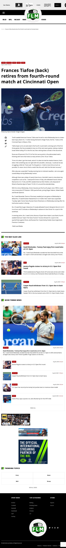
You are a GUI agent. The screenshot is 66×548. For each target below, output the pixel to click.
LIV (30, 513)
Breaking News (33, 505)
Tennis (3, 62)
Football (13, 505)
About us (39, 545)
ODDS (43, 19)
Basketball (14, 511)
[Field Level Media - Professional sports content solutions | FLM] (33, 14)
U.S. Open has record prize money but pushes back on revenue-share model (35, 387)
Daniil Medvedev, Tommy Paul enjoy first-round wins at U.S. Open (24, 351)
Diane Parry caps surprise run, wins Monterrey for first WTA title (31, 399)
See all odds (33, 487)
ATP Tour (9, 62)
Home (2, 29)
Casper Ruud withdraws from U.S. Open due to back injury (29, 376)
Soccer (52, 505)
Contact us (55, 545)
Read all (33, 408)
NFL (10, 19)
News (14, 62)
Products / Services (47, 545)
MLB (4, 19)
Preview (31, 511)
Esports (52, 502)
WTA (25, 262)
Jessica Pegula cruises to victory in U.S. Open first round (28, 364)
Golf (12, 513)
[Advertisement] (33, 47)
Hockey (13, 516)
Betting (31, 502)
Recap (18, 62)
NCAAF (17, 19)
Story (23, 62)
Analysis (31, 508)
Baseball (13, 508)
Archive (13, 502)
